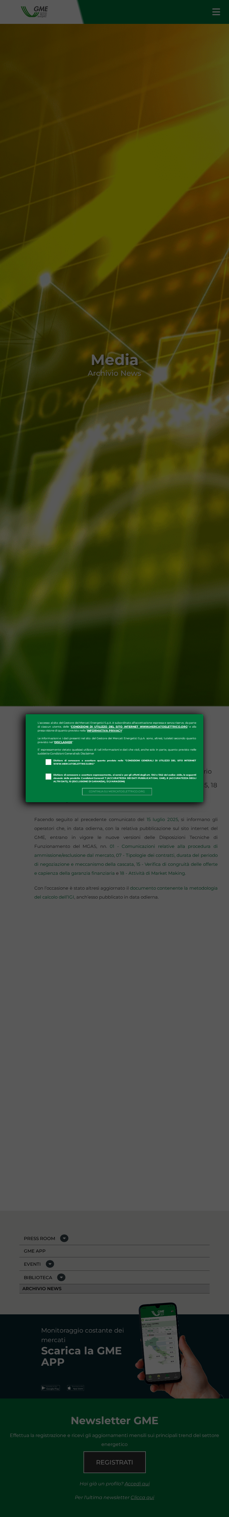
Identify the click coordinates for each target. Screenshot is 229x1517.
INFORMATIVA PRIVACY (104, 730)
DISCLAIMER (63, 742)
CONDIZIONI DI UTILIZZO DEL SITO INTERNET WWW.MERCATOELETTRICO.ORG (129, 726)
